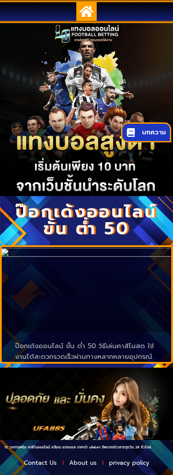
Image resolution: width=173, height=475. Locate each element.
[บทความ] (130, 132)
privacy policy (129, 463)
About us (83, 463)
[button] (86, 11)
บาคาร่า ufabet (83, 447)
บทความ (154, 132)
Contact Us (40, 463)
